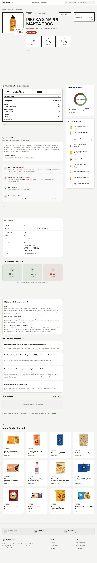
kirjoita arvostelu (51, 413)
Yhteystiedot (78, 548)
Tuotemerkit (44, 2)
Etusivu (4, 9)
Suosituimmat (35, 2)
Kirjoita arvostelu (57, 396)
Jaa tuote (65, 14)
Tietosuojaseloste (80, 545)
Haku (52, 551)
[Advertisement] (48, 62)
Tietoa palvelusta (80, 542)
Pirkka (25, 235)
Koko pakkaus (48, 92)
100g (39, 92)
